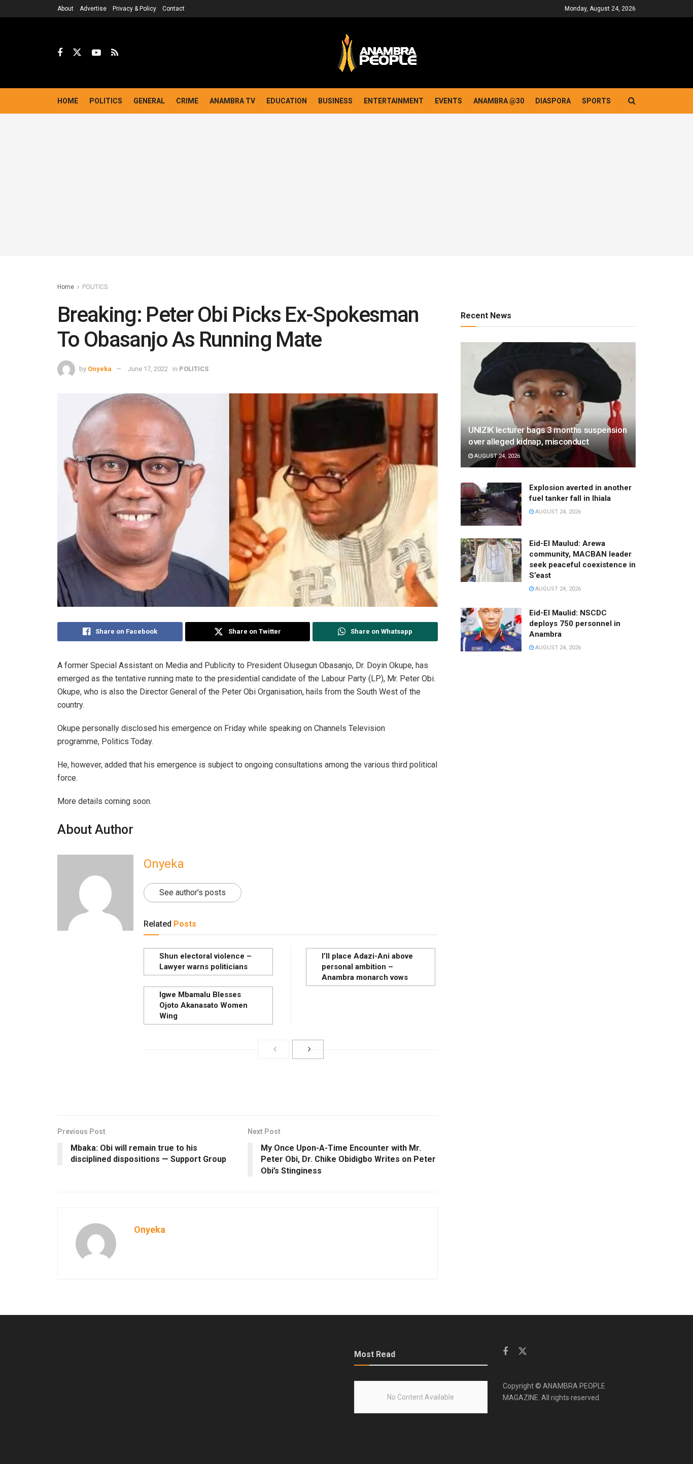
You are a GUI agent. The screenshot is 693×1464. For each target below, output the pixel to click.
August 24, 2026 (496, 456)
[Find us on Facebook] (59, 53)
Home (67, 101)
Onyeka (100, 369)
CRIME (187, 101)
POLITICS (105, 101)
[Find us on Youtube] (96, 53)
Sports (596, 101)
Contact (173, 8)
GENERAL (149, 101)
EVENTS (448, 101)
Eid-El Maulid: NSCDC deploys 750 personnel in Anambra (574, 623)
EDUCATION (286, 101)
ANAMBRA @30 (498, 101)
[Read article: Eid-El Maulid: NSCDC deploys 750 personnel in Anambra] (491, 629)
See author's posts (192, 892)
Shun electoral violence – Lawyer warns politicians (205, 961)
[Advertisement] (346, 185)
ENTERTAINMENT (394, 101)
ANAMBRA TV (232, 101)
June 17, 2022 (148, 369)
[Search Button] (632, 101)
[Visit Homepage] (377, 53)
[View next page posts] (308, 1049)
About (65, 8)
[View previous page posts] (273, 1049)
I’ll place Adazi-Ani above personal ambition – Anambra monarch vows (367, 966)
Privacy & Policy (134, 8)
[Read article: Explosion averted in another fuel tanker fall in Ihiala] (491, 504)
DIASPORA (553, 101)
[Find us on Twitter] (77, 53)
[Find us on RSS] (114, 53)
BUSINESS (335, 101)
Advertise (93, 8)
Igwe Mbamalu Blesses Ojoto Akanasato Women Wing (203, 1005)
